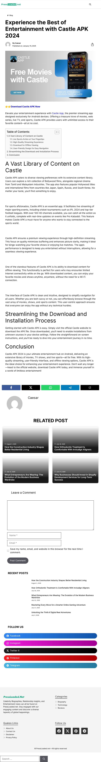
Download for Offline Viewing (25, 145)
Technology (62, 705)
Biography (62, 702)
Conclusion (14, 155)
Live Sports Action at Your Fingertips (28, 139)
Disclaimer (10, 734)
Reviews (61, 708)
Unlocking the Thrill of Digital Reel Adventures (51, 612)
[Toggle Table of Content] (56, 132)
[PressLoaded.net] (11, 4)
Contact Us (10, 731)
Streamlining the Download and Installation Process (34, 151)
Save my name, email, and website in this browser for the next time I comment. (46, 551)
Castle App (58, 113)
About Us (10, 728)
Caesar (18, 43)
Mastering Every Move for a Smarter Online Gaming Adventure (58, 605)
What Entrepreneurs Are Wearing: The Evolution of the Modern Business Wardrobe (62, 596)
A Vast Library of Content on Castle (25, 136)
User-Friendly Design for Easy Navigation (31, 148)
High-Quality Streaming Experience (28, 142)
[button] (90, 4)
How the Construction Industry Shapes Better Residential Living (59, 580)
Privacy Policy (11, 737)
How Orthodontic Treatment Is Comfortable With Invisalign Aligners (60, 588)
